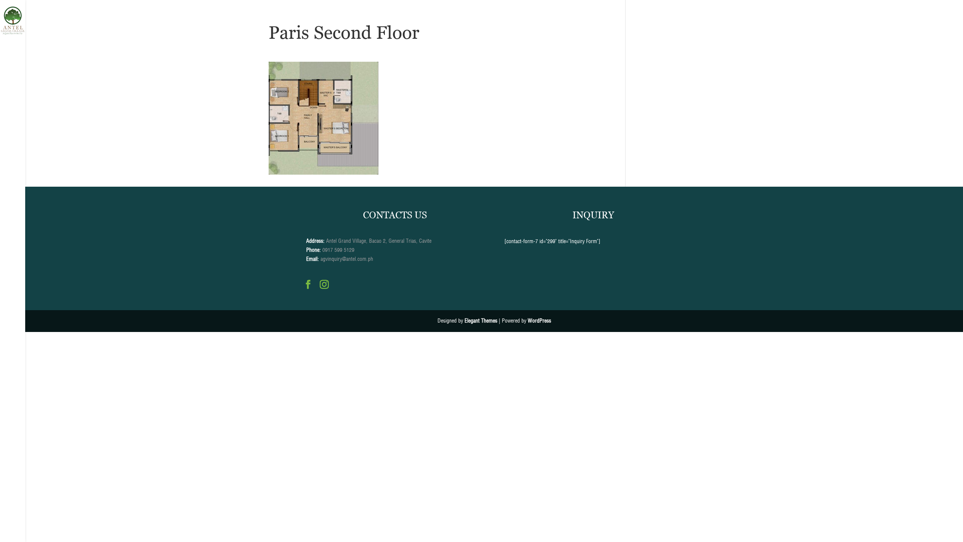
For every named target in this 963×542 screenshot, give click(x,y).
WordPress (539, 320)
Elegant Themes (481, 320)
